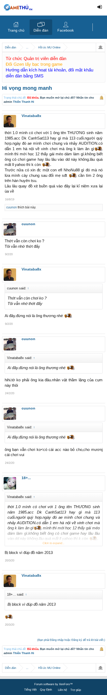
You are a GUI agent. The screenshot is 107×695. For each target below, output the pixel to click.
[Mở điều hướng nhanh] (100, 47)
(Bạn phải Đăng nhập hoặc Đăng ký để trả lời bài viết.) (71, 639)
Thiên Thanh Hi (23, 101)
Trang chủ (16, 30)
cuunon (11, 207)
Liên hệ (62, 689)
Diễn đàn (41, 30)
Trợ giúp (75, 689)
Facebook (65, 30)
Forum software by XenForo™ (53, 684)
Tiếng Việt (30, 689)
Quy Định (46, 689)
